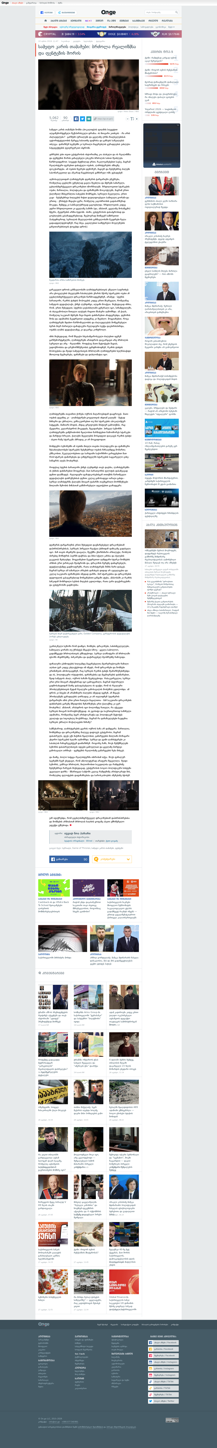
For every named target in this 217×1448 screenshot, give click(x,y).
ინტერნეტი (79, 1360)
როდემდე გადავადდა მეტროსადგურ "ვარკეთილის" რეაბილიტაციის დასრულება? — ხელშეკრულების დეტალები (53, 1053)
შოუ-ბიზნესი (80, 1374)
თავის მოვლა (117, 1350)
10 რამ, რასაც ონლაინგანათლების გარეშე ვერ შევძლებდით (162, 435)
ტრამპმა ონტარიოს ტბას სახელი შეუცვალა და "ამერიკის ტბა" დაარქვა (88, 1053)
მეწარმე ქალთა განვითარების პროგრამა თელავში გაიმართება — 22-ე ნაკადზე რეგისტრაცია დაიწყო (162, 604)
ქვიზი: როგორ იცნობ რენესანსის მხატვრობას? (88, 1243)
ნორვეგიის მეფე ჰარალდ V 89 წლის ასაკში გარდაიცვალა (53, 1195)
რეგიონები (43, 1377)
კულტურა (77, 41)
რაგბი (77, 1385)
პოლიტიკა (133, 27)
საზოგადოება (147, 27)
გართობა (115, 1370)
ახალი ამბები (17, 3)
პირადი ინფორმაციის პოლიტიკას (121, 1427)
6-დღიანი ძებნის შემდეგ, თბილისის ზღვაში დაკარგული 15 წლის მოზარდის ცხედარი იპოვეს (124, 1053)
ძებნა (60, 3)
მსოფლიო (42, 1346)
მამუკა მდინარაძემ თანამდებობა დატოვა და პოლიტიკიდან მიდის (162, 366)
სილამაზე (115, 1357)
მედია (40, 1386)
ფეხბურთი (79, 1382)
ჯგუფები (48, 13)
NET (88, 21)
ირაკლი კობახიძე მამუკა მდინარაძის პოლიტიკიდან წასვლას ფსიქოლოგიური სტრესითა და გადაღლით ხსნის (124, 1195)
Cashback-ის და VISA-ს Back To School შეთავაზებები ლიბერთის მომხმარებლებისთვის (55, 896)
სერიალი (66, 848)
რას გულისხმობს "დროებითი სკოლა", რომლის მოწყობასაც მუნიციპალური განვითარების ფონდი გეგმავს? (160, 585)
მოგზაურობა (116, 1360)
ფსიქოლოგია (117, 1340)
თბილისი (42, 1373)
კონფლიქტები (44, 1353)
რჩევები (114, 1386)
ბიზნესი (78, 1343)
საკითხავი (138, 21)
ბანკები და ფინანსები (84, 1340)
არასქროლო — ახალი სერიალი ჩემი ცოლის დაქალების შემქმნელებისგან (161, 595)
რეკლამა (167, 21)
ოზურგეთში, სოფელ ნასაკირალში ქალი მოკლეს (53, 1100)
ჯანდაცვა (42, 1370)
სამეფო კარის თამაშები (103, 848)
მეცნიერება (79, 1364)
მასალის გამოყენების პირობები (155, 1325)
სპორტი (79, 1378)
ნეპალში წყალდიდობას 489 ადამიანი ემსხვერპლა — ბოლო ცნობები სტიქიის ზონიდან (124, 1100)
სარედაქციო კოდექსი (130, 1325)
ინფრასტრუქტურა (46, 1383)
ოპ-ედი (111, 21)
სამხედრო (42, 1356)
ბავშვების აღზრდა (119, 1346)
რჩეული (153, 21)
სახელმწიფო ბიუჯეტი (84, 1346)
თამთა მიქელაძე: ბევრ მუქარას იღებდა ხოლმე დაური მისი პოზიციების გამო (88, 1100)
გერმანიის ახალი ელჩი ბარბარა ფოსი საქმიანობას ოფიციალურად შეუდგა (162, 193)
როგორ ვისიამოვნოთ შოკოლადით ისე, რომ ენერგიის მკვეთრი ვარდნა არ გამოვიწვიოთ (162, 333)
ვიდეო (99, 21)
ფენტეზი (119, 848)
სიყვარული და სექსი (120, 1380)
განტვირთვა (31, 3)
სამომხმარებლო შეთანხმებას (90, 1427)
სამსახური (115, 1377)
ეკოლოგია (43, 1364)
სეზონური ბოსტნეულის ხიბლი (53, 1290)
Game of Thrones (81, 848)
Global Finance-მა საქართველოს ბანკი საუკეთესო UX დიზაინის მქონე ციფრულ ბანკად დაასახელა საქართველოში (124, 1290)
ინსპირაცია (116, 1383)
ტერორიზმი (43, 1343)
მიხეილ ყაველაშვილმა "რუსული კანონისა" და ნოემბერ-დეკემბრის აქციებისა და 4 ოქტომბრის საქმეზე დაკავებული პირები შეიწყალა (88, 1195)
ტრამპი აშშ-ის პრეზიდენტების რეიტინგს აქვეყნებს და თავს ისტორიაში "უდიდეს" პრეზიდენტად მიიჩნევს (53, 1005)
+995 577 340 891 (70, 1422)
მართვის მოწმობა (47, 3)
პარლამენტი (43, 1340)
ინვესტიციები (68, 13)
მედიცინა (115, 1343)
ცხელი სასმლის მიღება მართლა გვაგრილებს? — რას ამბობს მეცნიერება (162, 263)
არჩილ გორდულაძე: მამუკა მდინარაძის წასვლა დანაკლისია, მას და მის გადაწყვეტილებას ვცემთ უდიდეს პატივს (116, 945)
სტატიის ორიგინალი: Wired (78, 841)
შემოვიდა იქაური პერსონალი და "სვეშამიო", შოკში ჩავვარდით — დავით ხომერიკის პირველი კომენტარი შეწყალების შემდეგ (124, 1148)
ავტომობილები (118, 1364)
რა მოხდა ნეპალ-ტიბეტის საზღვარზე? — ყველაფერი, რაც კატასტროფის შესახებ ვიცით (88, 1290)
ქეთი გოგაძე (112, 841)
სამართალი (43, 1380)
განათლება (43, 1367)
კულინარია (116, 1367)
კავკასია (41, 1350)
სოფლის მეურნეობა (83, 1350)
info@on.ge (54, 1422)
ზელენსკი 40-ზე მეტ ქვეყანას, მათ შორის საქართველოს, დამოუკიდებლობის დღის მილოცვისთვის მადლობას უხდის (124, 1243)
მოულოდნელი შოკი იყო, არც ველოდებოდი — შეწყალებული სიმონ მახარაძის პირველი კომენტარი (88, 1148)
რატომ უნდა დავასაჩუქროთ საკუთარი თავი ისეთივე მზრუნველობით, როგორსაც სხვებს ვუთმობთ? (90, 896)
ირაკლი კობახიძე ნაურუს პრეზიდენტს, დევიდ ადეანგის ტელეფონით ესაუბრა (162, 228)
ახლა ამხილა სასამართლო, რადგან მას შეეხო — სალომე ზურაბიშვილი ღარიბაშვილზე (163, 613)
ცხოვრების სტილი (122, 1354)
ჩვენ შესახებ (102, 1325)
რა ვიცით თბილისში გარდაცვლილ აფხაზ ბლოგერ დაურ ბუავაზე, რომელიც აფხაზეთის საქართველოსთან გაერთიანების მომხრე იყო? (53, 1148)
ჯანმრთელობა (120, 1336)
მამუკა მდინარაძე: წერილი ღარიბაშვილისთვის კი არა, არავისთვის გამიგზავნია (162, 298)
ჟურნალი (76, 21)
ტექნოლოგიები (81, 1357)
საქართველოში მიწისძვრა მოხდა (64, 942)
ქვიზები (124, 21)
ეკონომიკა (161, 27)
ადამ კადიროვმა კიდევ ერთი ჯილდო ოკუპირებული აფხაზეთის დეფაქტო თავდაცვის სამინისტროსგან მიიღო (124, 1005)
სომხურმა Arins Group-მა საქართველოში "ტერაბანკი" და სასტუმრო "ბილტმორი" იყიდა (88, 1005)
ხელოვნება (88, 41)
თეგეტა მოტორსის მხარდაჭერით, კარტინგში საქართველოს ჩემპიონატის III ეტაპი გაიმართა (162, 470)
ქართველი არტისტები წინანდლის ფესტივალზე (162, 503)
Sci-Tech (80, 1354)
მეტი (170, 27)
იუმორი (114, 1373)
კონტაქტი (175, 1325)
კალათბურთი (81, 1388)
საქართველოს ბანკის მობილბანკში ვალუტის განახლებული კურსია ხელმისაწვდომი (53, 1243)
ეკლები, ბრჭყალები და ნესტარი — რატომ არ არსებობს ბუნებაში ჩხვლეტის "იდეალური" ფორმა (162, 400)
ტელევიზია (100, 41)
